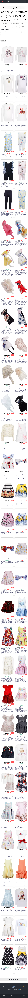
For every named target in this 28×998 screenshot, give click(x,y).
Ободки (2, 32)
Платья (14, 32)
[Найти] (8, 1)
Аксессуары (3, 40)
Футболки (3, 34)
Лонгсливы (8, 32)
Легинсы (19, 32)
